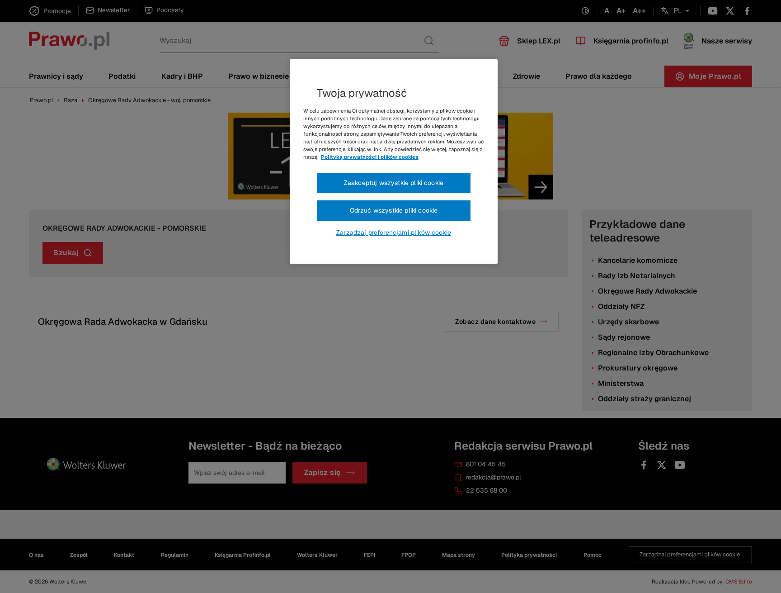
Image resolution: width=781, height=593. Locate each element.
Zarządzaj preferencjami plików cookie (393, 232)
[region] (394, 161)
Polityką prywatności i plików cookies (370, 157)
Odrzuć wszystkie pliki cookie (394, 210)
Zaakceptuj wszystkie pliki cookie (393, 183)
